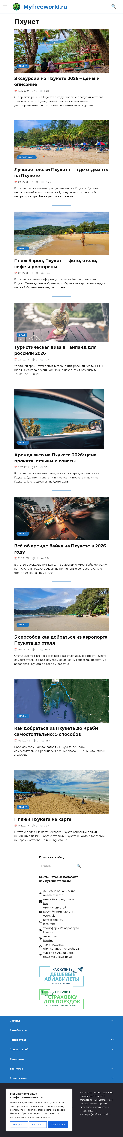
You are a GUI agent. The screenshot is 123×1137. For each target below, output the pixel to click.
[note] (57, 893)
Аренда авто (18, 1078)
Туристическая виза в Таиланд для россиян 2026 (55, 350)
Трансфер (16, 1068)
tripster (48, 940)
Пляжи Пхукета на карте (43, 819)
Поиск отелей (19, 1049)
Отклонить (38, 1124)
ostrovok (49, 915)
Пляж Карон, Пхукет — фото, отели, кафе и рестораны (55, 263)
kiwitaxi (48, 932)
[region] (39, 1110)
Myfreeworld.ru (45, 6)
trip (61, 895)
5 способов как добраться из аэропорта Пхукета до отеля (61, 640)
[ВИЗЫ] (61, 339)
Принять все (58, 1124)
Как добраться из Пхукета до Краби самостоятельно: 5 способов (56, 731)
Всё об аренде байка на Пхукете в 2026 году (60, 548)
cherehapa (71, 948)
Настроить (19, 1124)
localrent (49, 924)
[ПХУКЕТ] (61, 70)
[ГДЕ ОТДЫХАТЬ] (61, 161)
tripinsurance (52, 948)
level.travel (65, 957)
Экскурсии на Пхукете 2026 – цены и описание (57, 81)
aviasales (49, 895)
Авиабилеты (18, 1030)
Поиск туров (18, 1039)
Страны (15, 1020)
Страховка (17, 1059)
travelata (49, 957)
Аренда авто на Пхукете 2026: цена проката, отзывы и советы (55, 457)
